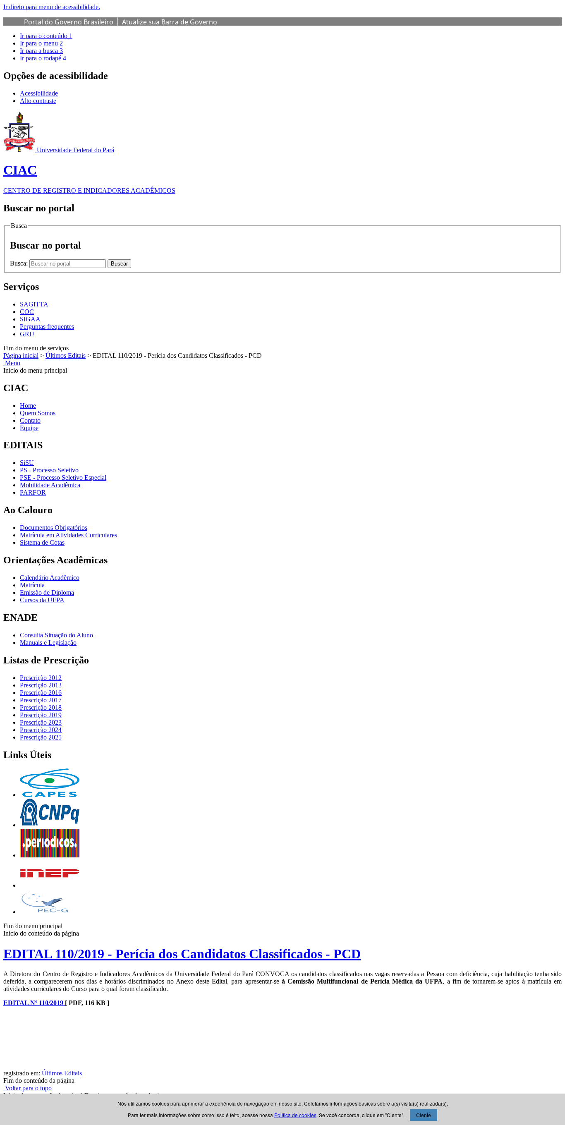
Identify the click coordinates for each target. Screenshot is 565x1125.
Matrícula (32, 585)
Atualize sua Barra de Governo (169, 21)
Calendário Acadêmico (49, 577)
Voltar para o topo (27, 1087)
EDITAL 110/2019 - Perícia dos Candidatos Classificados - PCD (182, 953)
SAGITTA (34, 304)
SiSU (27, 462)
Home (28, 405)
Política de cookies (295, 1114)
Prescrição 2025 (41, 737)
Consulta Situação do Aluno (56, 635)
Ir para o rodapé (43, 58)
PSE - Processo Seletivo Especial (63, 477)
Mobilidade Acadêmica (50, 484)
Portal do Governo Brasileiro (68, 21)
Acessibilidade (39, 93)
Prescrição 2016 (41, 692)
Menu (11, 362)
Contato (30, 420)
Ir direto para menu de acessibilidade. (51, 6)
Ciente (423, 1114)
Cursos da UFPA (42, 599)
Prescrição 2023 (41, 722)
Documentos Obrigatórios (53, 527)
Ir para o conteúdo (46, 35)
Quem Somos (37, 412)
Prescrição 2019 (41, 714)
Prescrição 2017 (41, 700)
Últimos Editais (65, 355)
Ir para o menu (41, 43)
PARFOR (33, 492)
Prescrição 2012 (41, 677)
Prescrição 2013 (41, 685)
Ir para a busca (41, 50)
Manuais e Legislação (48, 642)
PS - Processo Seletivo (49, 470)
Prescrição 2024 (41, 729)
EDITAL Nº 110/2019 (34, 1002)
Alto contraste (38, 100)
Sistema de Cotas (42, 542)
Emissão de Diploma (47, 592)
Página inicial (20, 355)
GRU (27, 334)
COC (27, 311)
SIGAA (30, 319)
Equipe (29, 427)
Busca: (19, 263)
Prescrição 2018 (41, 707)
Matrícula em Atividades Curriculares (68, 535)
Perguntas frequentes (47, 326)
